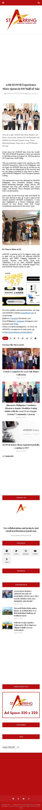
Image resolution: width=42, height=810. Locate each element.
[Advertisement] (21, 60)
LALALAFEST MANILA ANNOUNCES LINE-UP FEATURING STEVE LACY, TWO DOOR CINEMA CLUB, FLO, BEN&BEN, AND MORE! (26, 596)
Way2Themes (18, 804)
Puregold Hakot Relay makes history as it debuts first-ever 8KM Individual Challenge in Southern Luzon (25, 612)
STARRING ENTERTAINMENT (15, 93)
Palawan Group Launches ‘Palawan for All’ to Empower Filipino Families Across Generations (25, 626)
